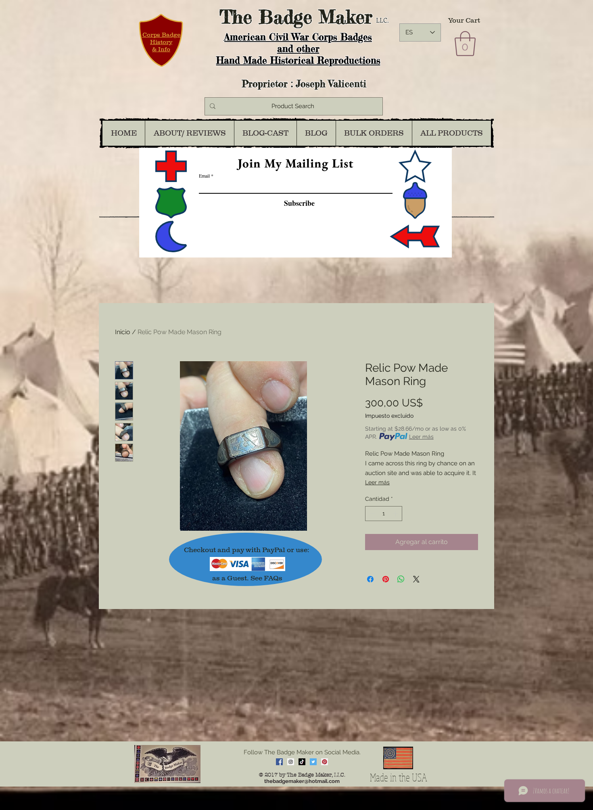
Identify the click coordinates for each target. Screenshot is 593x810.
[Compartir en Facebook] (370, 579)
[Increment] (396, 514)
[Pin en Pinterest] (385, 579)
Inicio (122, 332)
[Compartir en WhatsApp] (401, 579)
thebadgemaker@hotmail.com (302, 781)
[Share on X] (416, 579)
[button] (465, 43)
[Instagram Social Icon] (290, 761)
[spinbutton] (383, 514)
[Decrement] (371, 514)
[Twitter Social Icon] (313, 761)
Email (204, 175)
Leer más (421, 436)
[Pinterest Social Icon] (324, 761)
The (235, 17)
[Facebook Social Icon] (279, 761)
